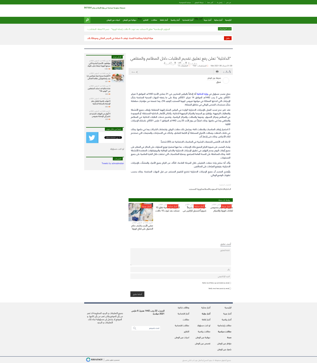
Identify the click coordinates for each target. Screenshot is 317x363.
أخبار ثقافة (164, 19)
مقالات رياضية (204, 331)
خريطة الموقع (199, 2)
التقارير (145, 19)
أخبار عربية (207, 19)
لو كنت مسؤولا (203, 325)
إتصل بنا (219, 2)
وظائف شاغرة (183, 307)
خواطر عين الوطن (224, 343)
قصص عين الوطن (202, 343)
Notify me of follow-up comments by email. (215, 282)
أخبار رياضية (175, 19)
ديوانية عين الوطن (129, 19)
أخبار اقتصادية (188, 19)
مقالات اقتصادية (182, 325)
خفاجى (107, 359)
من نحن (228, 2)
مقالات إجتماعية (224, 325)
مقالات (154, 19)
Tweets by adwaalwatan (113, 163)
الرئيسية (228, 19)
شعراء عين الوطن (224, 349)
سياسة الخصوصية (185, 2)
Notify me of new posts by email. (218, 288)
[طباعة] (217, 71)
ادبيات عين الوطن (113, 19)
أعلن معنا (210, 2)
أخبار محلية (218, 19)
